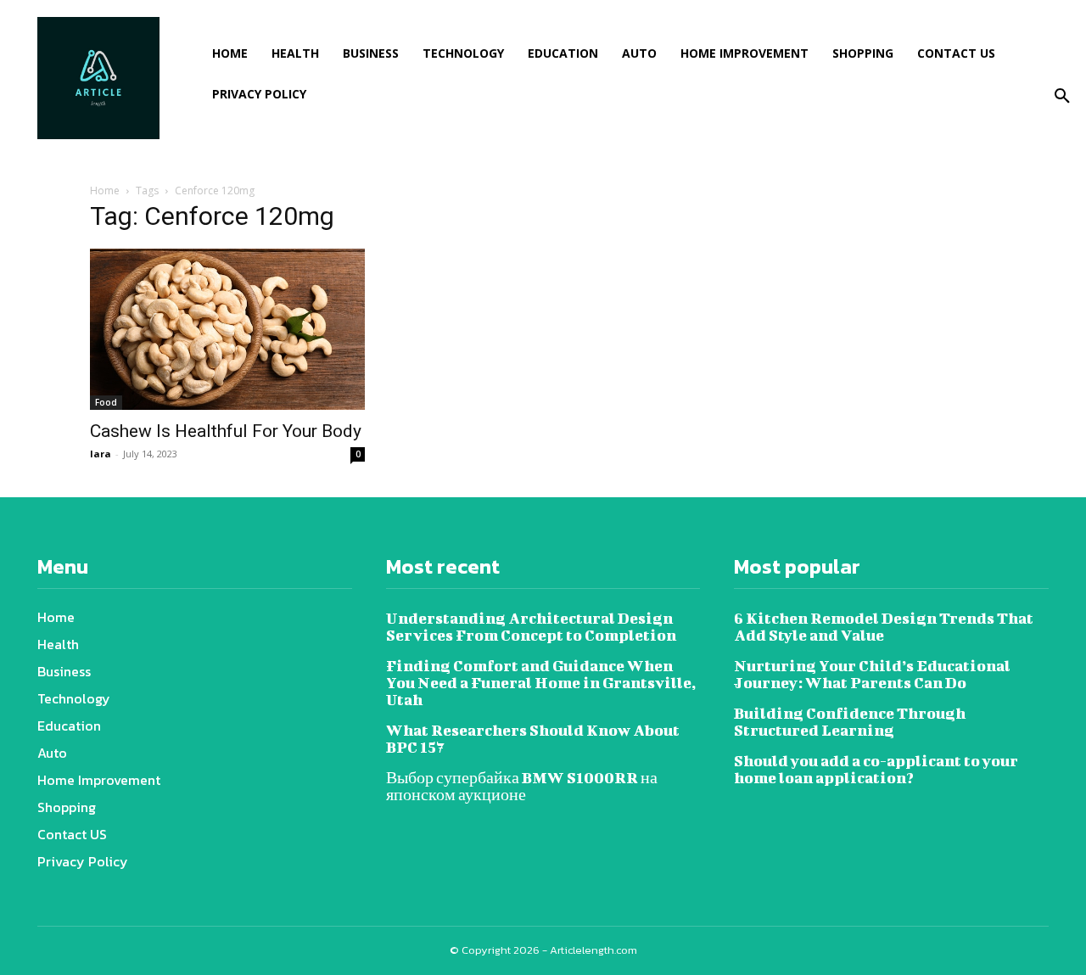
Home (105, 190)
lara (100, 453)
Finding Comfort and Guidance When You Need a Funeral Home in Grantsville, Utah (541, 683)
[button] (1062, 96)
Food (106, 402)
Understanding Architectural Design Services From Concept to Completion (531, 626)
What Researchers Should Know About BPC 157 (533, 738)
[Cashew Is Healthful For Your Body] (227, 329)
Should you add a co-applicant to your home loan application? (876, 769)
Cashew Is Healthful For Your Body (225, 431)
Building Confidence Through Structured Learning (850, 721)
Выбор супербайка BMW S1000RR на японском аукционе (522, 786)
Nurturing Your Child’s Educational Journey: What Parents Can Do (872, 674)
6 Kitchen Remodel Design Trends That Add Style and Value (883, 626)
